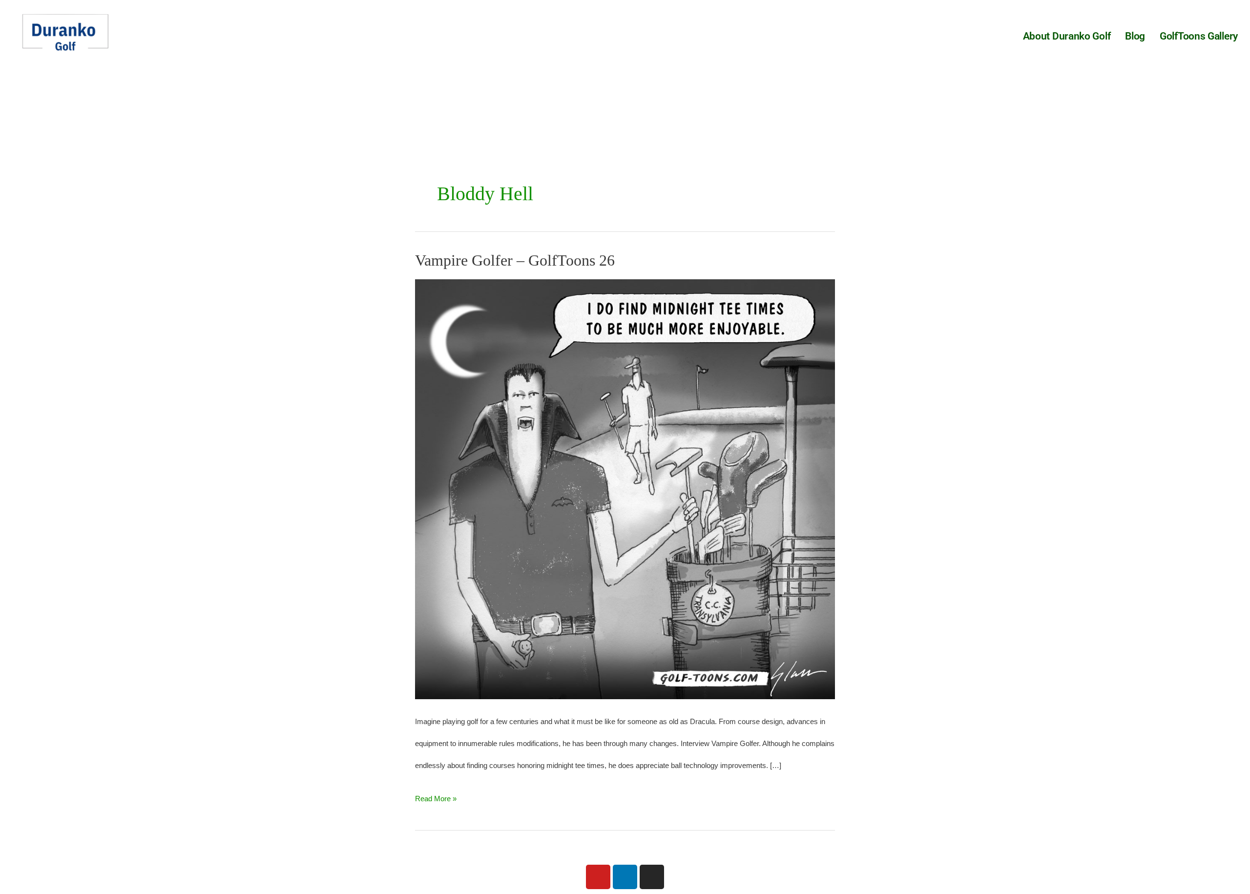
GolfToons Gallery (1199, 36)
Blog (1135, 36)
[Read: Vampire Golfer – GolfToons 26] (625, 488)
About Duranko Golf (1067, 36)
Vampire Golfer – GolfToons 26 (515, 260)
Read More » (436, 795)
